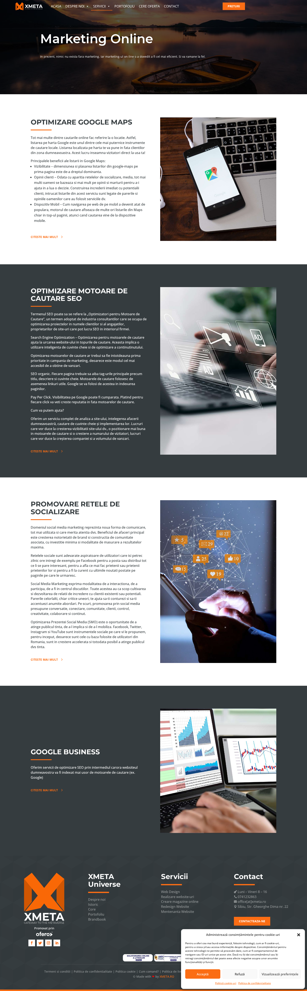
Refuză (240, 974)
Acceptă (203, 974)
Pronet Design (153, 986)
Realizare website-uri (177, 896)
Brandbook (97, 919)
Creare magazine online (179, 901)
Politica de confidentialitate (254, 983)
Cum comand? (149, 971)
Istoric (93, 904)
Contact (171, 6)
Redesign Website (175, 906)
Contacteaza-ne (252, 921)
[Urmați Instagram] (48, 943)
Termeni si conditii (57, 971)
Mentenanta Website (177, 911)
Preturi (234, 6)
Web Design (170, 891)
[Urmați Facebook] (31, 943)
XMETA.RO (167, 976)
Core (92, 909)
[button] (299, 935)
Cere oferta (149, 6)
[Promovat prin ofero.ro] (44, 934)
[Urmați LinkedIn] (56, 943)
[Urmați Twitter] (40, 943)
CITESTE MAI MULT (44, 237)
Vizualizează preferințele (280, 974)
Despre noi (74, 6)
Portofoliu (124, 6)
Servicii (99, 6)
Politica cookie (125, 971)
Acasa (56, 6)
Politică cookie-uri (225, 983)
